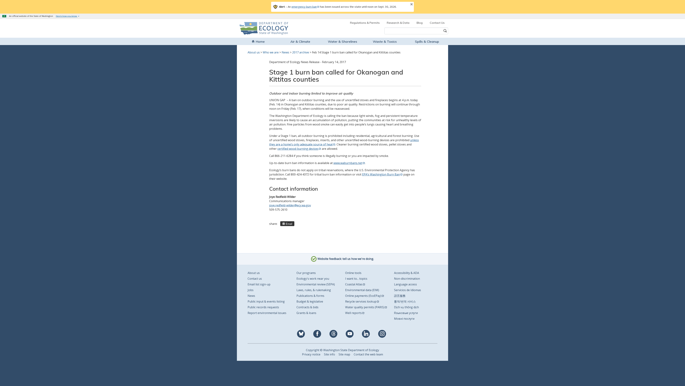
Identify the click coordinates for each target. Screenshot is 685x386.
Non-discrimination (407, 279)
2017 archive (300, 52)
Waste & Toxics (385, 41)
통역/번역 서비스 (405, 301)
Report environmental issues (267, 313)
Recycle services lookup (360, 301)
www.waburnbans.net (347, 163)
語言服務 (399, 296)
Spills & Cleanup (427, 41)
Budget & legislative (309, 301)
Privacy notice (311, 354)
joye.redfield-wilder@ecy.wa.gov (290, 205)
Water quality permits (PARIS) (364, 307)
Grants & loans (306, 313)
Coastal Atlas (353, 284)
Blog (420, 22)
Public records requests (263, 307)
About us (254, 52)
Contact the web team (368, 354)
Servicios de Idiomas (407, 290)
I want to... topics (356, 279)
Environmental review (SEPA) (315, 284)
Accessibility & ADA (406, 273)
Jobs (250, 290)
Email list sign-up (259, 284)
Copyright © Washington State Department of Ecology (342, 350)
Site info (329, 354)
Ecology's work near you (312, 279)
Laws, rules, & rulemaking (313, 290)
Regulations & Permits (365, 22)
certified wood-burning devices (297, 149)
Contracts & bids (307, 307)
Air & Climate (300, 41)
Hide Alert (403, 5)
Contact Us (437, 22)
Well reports (353, 313)
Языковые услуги (406, 313)
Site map (344, 354)
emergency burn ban (304, 6)
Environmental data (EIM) (362, 290)
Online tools (353, 273)
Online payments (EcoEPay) (363, 296)
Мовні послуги (404, 319)
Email (289, 224)
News (285, 52)
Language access (405, 284)
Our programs (306, 273)
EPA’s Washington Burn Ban (381, 174)
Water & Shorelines (342, 41)
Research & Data (398, 22)
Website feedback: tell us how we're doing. (345, 259)
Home (260, 41)
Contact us (255, 279)
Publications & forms (310, 296)
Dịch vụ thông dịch (406, 307)
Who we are (271, 52)
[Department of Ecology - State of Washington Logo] (260, 28)
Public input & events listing (266, 301)
